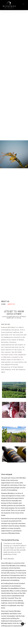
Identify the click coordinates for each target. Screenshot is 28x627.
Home (3, 304)
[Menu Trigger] (24, 3)
